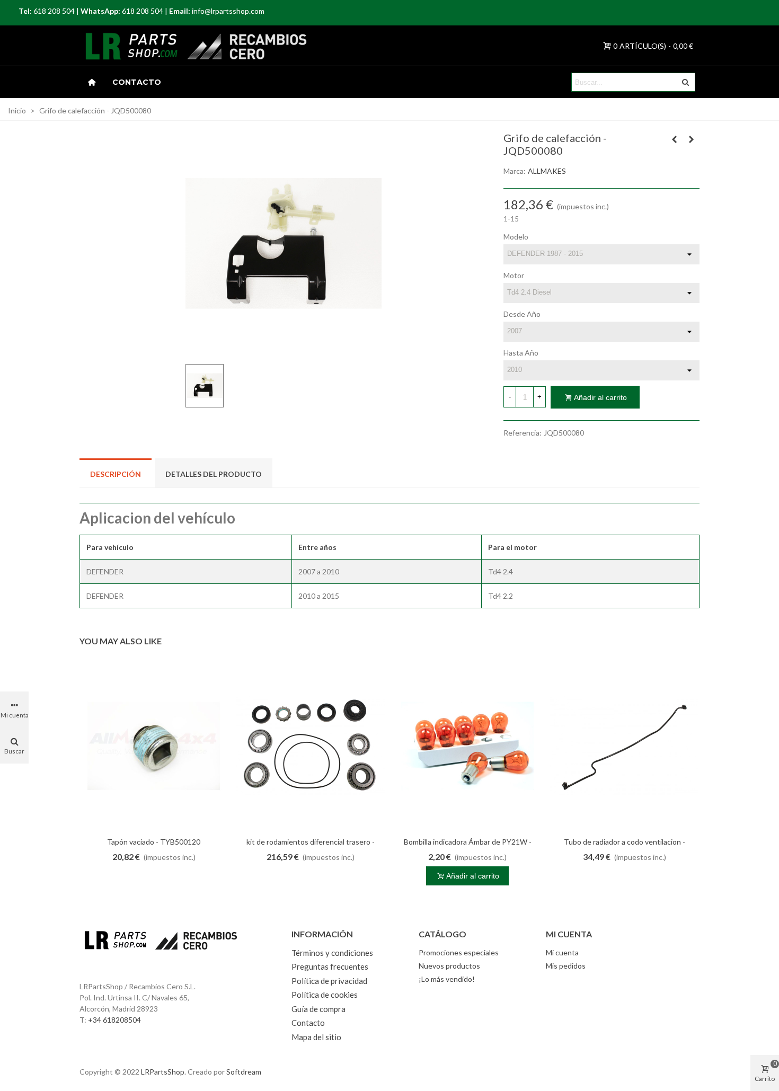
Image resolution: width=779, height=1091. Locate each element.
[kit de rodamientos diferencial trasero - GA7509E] (310, 746)
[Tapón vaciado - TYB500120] (153, 746)
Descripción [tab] (115, 473)
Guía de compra (318, 1009)
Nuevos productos (449, 965)
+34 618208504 (114, 1019)
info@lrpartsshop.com (228, 10)
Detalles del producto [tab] (213, 473)
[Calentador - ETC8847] (675, 139)
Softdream (243, 1071)
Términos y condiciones (332, 952)
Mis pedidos (566, 965)
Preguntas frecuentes (329, 966)
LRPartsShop (162, 1071)
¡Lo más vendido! (447, 978)
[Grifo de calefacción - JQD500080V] (692, 139)
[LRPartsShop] (118, 46)
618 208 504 (54, 10)
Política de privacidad (329, 981)
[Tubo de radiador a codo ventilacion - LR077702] (624, 746)
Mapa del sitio (316, 1037)
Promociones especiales (459, 952)
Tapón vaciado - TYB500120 (153, 841)
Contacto (136, 82)
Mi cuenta (562, 952)
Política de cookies (324, 994)
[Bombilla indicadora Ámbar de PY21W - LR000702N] (467, 746)
